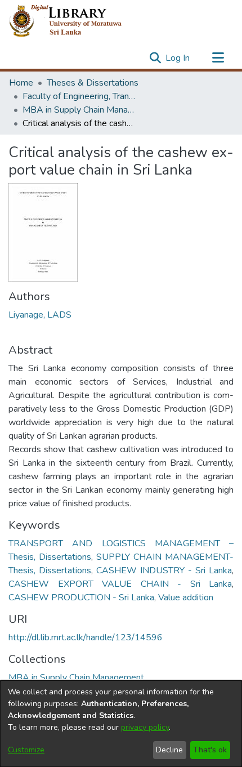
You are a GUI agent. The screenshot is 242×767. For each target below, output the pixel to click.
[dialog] (121, 723)
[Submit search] (155, 58)
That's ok (210, 749)
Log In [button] (178, 58)
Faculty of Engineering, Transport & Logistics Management (79, 96)
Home (21, 83)
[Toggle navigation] (218, 58)
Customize (26, 749)
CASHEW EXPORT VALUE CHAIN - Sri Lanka (120, 584)
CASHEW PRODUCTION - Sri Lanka (81, 597)
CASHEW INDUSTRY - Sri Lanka (164, 570)
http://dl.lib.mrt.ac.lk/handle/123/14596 (85, 637)
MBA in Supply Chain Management (79, 110)
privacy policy (145, 727)
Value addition (185, 597)
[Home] (74, 21)
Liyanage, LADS (39, 315)
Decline (169, 749)
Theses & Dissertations (92, 83)
